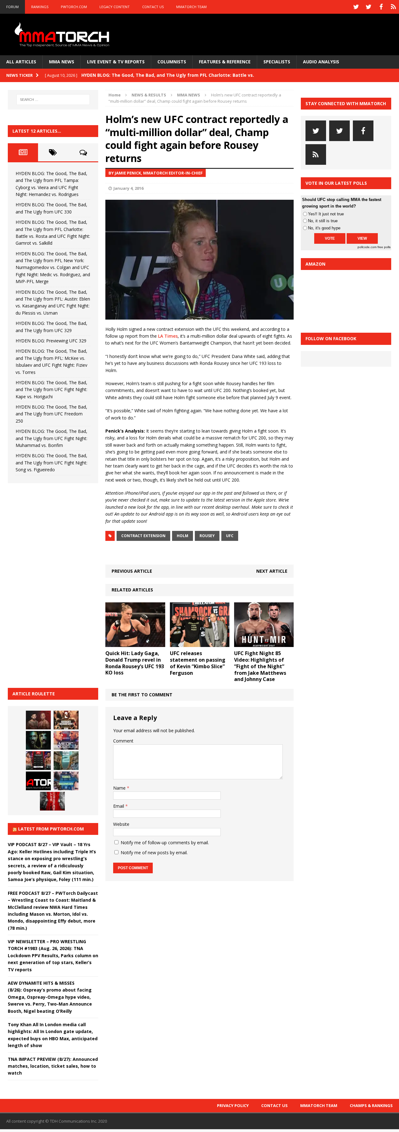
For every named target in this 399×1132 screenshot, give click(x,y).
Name (120, 788)
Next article (271, 571)
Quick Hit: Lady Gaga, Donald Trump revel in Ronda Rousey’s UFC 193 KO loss (134, 663)
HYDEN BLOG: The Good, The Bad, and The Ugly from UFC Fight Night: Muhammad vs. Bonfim (51, 438)
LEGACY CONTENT (114, 6)
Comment (123, 741)
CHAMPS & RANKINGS (371, 1105)
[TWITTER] (356, 7)
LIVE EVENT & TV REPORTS (116, 62)
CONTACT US (153, 6)
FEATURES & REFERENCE (225, 62)
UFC (229, 535)
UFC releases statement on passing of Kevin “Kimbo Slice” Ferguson (197, 663)
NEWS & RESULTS (149, 95)
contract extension (143, 535)
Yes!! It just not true (326, 214)
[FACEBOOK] (381, 7)
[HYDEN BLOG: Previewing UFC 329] (38, 781)
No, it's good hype (324, 228)
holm (182, 535)
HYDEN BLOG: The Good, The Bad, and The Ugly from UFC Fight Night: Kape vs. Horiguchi (51, 389)
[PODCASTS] (393, 7)
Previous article (132, 571)
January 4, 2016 (128, 188)
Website (121, 824)
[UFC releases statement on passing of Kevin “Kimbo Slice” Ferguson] (199, 643)
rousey (207, 535)
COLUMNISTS (171, 62)
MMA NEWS (61, 62)
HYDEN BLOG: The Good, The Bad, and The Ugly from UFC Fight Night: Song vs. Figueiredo (51, 463)
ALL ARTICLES (21, 62)
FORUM (12, 6)
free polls (384, 247)
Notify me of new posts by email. (154, 852)
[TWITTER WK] (368, 7)
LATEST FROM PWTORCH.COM (51, 829)
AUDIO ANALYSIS (321, 62)
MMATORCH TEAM (191, 6)
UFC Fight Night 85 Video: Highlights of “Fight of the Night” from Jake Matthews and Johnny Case (260, 666)
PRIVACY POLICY (233, 1105)
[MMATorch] (63, 34)
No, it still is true (323, 220)
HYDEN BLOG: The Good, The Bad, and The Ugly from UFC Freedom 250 (51, 414)
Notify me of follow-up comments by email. (165, 842)
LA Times (168, 336)
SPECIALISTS (276, 62)
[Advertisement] (54, 584)
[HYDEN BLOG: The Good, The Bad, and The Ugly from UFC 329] (66, 760)
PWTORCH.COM (74, 6)
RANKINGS (39, 6)
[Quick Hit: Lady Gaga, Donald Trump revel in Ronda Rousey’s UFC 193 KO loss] (135, 643)
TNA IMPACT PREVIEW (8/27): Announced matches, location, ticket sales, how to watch (53, 1066)
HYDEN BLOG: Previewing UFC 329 (51, 341)
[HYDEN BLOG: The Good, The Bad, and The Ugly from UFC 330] (66, 720)
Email (119, 806)
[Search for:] (53, 99)
